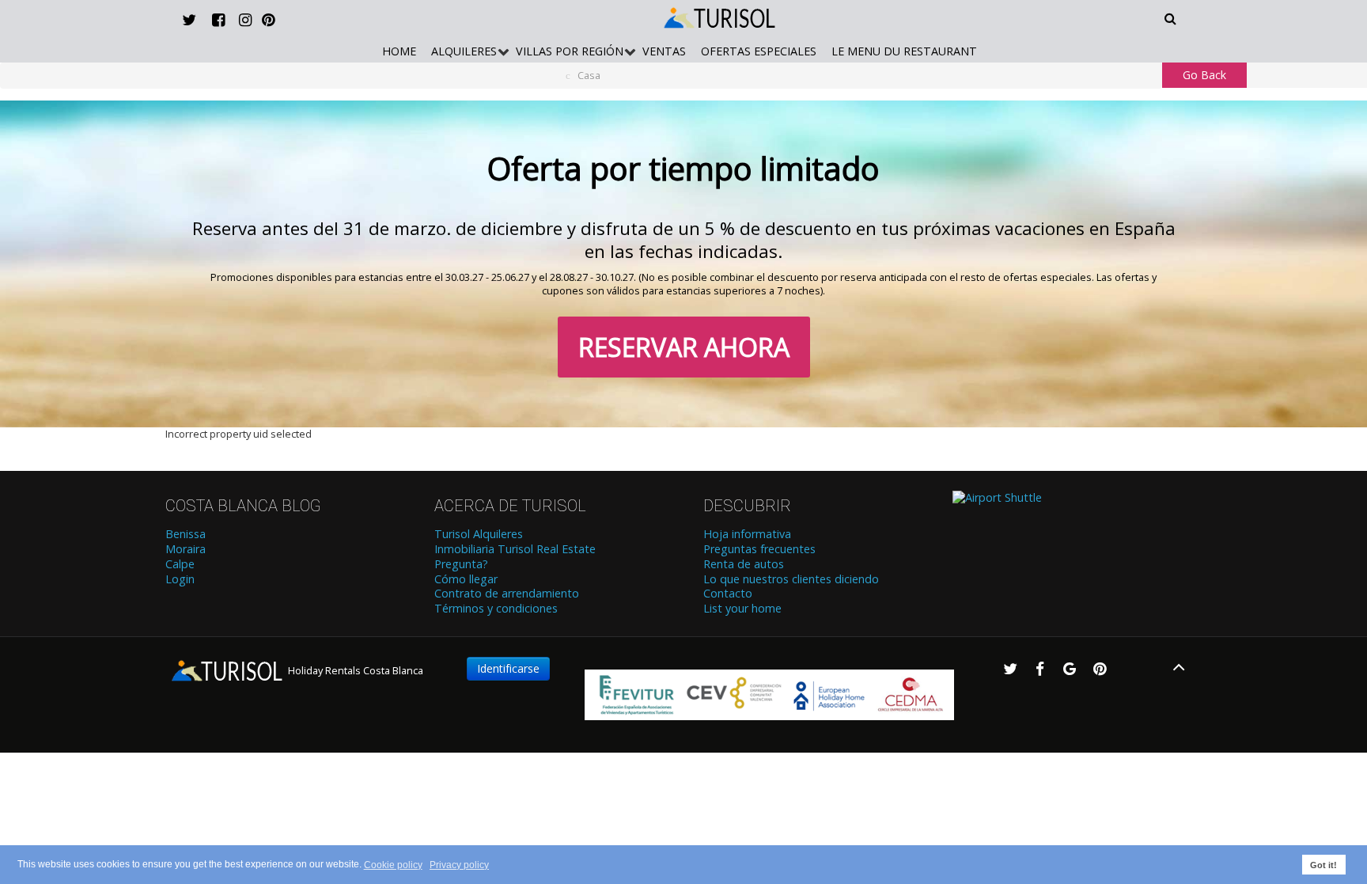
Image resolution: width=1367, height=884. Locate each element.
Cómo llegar (466, 579)
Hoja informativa (747, 534)
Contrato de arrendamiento (506, 593)
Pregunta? (461, 564)
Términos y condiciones (496, 608)
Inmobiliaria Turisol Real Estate (515, 549)
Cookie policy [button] (393, 865)
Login (180, 579)
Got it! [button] (1323, 865)
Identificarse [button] (508, 668)
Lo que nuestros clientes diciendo (791, 579)
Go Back (1204, 74)
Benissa (185, 534)
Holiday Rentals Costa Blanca (354, 670)
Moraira (185, 549)
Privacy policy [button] (459, 865)
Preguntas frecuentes (759, 549)
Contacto (727, 593)
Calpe (180, 564)
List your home (742, 608)
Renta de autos (743, 564)
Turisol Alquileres (478, 534)
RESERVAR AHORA (684, 347)
